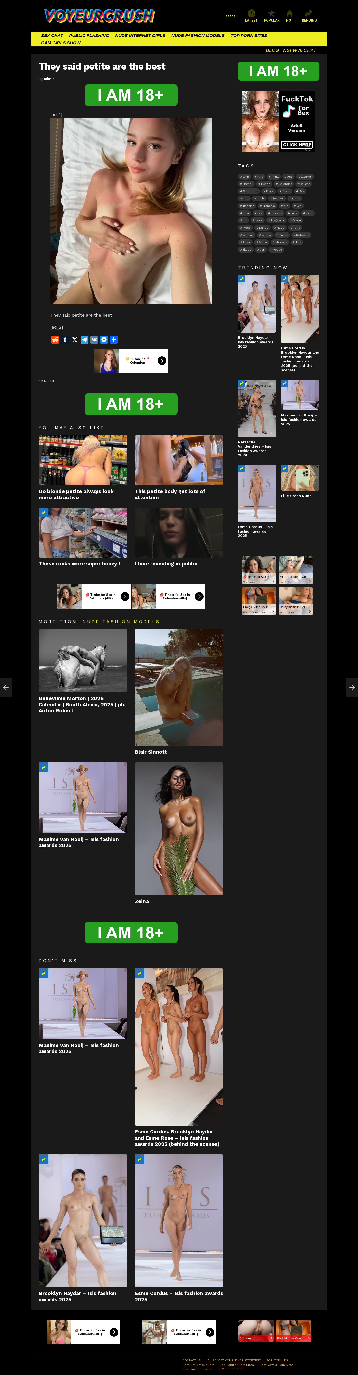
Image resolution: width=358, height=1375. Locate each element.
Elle (245, 198)
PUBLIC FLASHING (89, 35)
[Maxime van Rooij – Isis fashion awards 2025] (83, 797)
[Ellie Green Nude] (300, 478)
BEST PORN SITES (231, 1369)
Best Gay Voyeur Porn (198, 1364)
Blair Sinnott (151, 752)
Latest (251, 20)
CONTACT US (192, 1360)
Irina (246, 213)
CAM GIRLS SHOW (61, 42)
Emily (260, 198)
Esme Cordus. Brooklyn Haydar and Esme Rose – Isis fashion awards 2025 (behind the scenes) (177, 1138)
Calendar (285, 184)
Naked (263, 227)
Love (259, 220)
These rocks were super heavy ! (79, 564)
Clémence (250, 191)
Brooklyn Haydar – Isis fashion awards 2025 (255, 342)
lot (245, 220)
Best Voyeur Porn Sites (276, 1364)
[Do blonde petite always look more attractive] (83, 460)
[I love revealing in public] (179, 533)
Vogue (277, 249)
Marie (297, 220)
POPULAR (272, 20)
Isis (259, 213)
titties (247, 249)
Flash (296, 198)
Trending (43, 512)
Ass (289, 176)
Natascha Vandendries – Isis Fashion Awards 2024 (254, 448)
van (262, 249)
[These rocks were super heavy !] (83, 533)
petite (48, 380)
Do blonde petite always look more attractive (76, 494)
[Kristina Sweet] (6, 687)
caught (305, 184)
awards (306, 176)
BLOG (272, 50)
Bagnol (248, 184)
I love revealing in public (166, 564)
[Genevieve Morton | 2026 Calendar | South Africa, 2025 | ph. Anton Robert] (83, 660)
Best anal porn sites (198, 1369)
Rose (246, 242)
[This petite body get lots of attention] (179, 460)
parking (248, 235)
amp (246, 176)
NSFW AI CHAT (299, 50)
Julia (294, 213)
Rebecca (302, 235)
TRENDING (308, 20)
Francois (269, 206)
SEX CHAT (52, 35)
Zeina (142, 901)
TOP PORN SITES (249, 35)
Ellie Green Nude (296, 496)
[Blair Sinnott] (179, 687)
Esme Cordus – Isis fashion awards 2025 (255, 531)
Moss (247, 227)
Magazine (277, 220)
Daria (270, 191)
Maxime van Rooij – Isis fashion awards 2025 (299, 419)
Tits (298, 242)
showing (281, 242)
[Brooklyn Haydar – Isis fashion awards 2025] (83, 1220)
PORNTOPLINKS (277, 1360)
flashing (248, 206)
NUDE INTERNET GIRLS (140, 35)
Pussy (283, 235)
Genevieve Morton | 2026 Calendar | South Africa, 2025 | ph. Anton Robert (82, 704)
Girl (299, 206)
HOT (289, 20)
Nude (280, 227)
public (266, 235)
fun (285, 206)
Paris (296, 227)
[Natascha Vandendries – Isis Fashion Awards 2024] (257, 408)
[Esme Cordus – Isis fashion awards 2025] (179, 1220)
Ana (260, 176)
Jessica (276, 213)
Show (263, 242)
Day (301, 191)
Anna (275, 176)
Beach (265, 184)
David (286, 191)
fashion (278, 198)
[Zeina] (179, 828)
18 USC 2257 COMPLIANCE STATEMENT (234, 1360)
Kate (309, 213)
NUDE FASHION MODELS (198, 35)
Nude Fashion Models (121, 621)
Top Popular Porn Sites (237, 1364)
